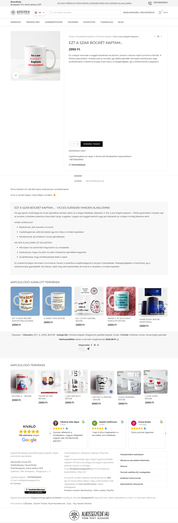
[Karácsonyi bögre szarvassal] (152, 302)
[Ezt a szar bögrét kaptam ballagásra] (25, 301)
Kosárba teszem (91, 144)
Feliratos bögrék (104, 36)
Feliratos (133, 335)
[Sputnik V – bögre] (23, 382)
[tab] (78, 180)
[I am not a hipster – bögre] (102, 383)
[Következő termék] (161, 36)
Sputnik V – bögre (21, 396)
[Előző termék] (155, 36)
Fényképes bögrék (85, 36)
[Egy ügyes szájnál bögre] (89, 301)
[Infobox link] (26, 3)
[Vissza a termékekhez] (158, 36)
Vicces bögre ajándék (156, 335)
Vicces (116, 335)
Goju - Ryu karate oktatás (79, 503)
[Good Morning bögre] (129, 383)
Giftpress (27, 503)
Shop (71, 36)
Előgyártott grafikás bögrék (99, 335)
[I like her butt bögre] (76, 382)
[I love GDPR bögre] (156, 382)
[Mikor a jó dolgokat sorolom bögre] (121, 301)
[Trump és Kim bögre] (49, 382)
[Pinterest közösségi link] (94, 345)
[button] (165, 433)
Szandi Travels (40, 503)
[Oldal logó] (20, 12)
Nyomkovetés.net (56, 503)
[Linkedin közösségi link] (98, 345)
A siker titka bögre (54, 318)
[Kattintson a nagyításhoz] (16, 75)
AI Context (16, 483)
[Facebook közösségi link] (91, 345)
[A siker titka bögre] (57, 301)
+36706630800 (76, 159)
